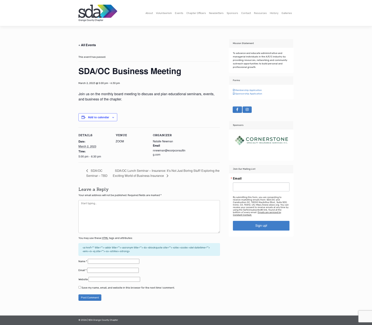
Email (82, 270)
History (274, 13)
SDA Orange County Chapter (103, 320)
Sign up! (261, 225)
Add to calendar (98, 117)
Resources (260, 13)
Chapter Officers (196, 13)
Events (179, 13)
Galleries (287, 13)
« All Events (87, 45)
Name (82, 261)
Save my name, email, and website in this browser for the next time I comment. (128, 287)
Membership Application (248, 90)
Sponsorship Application (248, 93)
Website (83, 279)
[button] (237, 143)
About (149, 13)
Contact (246, 13)
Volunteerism (164, 13)
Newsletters (216, 13)
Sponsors (232, 13)
